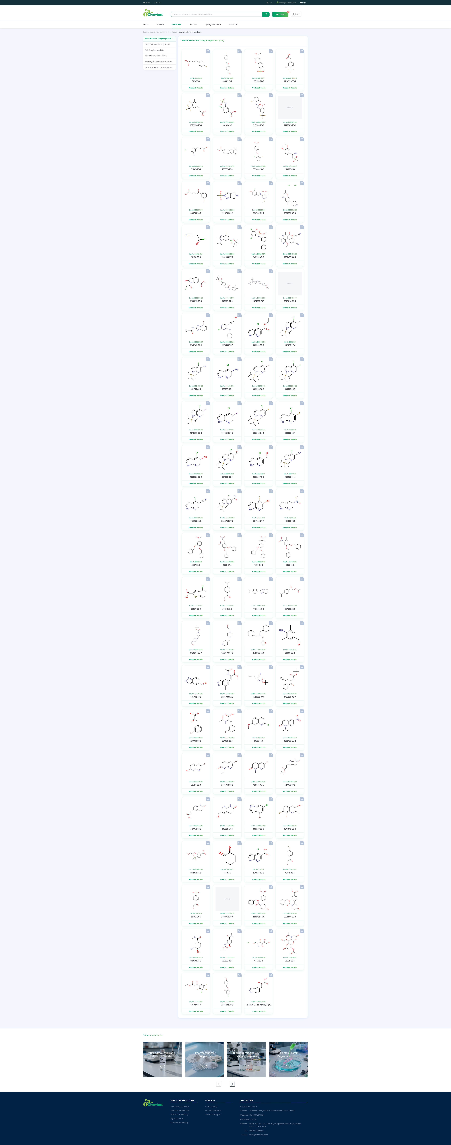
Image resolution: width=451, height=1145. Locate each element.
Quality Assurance (213, 24)
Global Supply (211, 1106)
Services (193, 24)
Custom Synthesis (213, 1110)
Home (148, 3)
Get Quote (280, 14)
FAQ (270, 3)
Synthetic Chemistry (179, 1122)
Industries (176, 24)
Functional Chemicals (180, 1110)
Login (304, 3)
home (145, 32)
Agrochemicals (177, 1118)
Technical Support (213, 1114)
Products (160, 24)
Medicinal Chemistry (180, 1106)
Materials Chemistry (179, 1114)
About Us (158, 3)
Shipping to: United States (287, 3)
